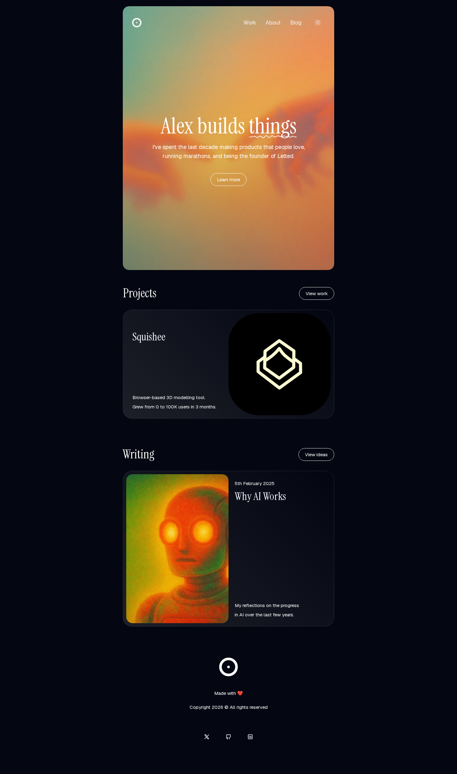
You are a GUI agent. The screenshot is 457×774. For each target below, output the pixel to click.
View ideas (316, 454)
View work (317, 293)
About (273, 22)
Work (249, 22)
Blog (296, 22)
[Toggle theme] (318, 22)
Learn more (228, 179)
